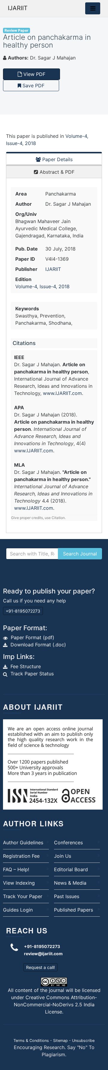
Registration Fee (21, 856)
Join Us (62, 856)
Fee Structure (25, 666)
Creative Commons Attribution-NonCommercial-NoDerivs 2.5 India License (55, 1004)
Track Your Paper (22, 896)
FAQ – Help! (16, 869)
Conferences (68, 842)
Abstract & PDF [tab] (56, 172)
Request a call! (40, 967)
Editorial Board (71, 869)
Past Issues (66, 896)
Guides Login (18, 910)
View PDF (33, 74)
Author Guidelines (23, 842)
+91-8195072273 (23, 610)
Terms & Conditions (31, 1040)
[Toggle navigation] (92, 8)
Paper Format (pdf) (32, 637)
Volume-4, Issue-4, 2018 (42, 286)
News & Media (70, 883)
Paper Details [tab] (57, 159)
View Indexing (19, 883)
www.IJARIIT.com (62, 393)
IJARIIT (18, 8)
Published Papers (73, 910)
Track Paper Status (32, 674)
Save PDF (32, 85)
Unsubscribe (83, 1040)
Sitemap (60, 1040)
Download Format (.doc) (38, 645)
